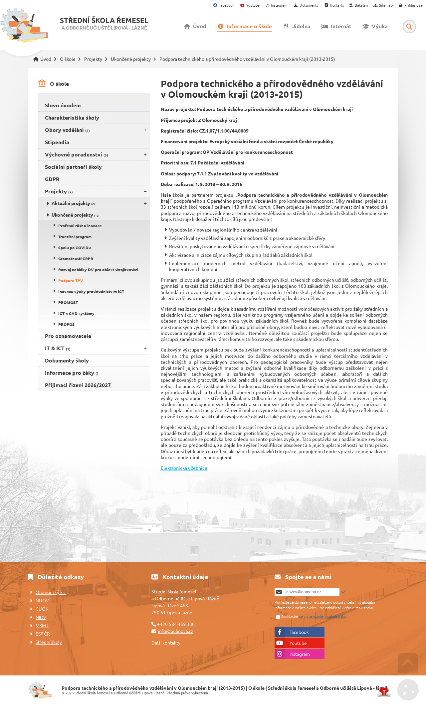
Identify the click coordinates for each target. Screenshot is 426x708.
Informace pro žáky (72, 372)
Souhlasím (289, 616)
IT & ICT (58, 348)
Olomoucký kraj (52, 592)
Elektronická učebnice (184, 468)
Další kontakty (165, 642)
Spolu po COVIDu (74, 247)
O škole (68, 58)
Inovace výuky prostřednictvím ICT (91, 291)
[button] (411, 5)
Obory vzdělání (67, 129)
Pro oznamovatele (68, 335)
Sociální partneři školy (73, 166)
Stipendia (57, 142)
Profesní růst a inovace (80, 225)
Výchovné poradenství (76, 154)
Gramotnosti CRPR (75, 258)
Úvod (24, 26)
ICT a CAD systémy (76, 313)
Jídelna (300, 26)
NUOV (42, 600)
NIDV (41, 617)
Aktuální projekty (73, 203)
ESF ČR (43, 633)
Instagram (300, 654)
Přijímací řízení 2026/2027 (78, 384)
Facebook (299, 632)
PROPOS (66, 324)
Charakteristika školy (72, 117)
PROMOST (68, 302)
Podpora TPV (70, 280)
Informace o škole (248, 26)
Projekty (93, 58)
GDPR (52, 178)
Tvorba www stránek (384, 692)
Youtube (298, 643)
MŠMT (42, 625)
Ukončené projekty (131, 58)
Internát (339, 26)
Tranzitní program (75, 236)
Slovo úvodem (63, 105)
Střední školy (49, 642)
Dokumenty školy (67, 360)
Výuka (378, 26)
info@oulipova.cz (175, 631)
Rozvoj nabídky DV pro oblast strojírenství (98, 269)
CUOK (42, 608)
